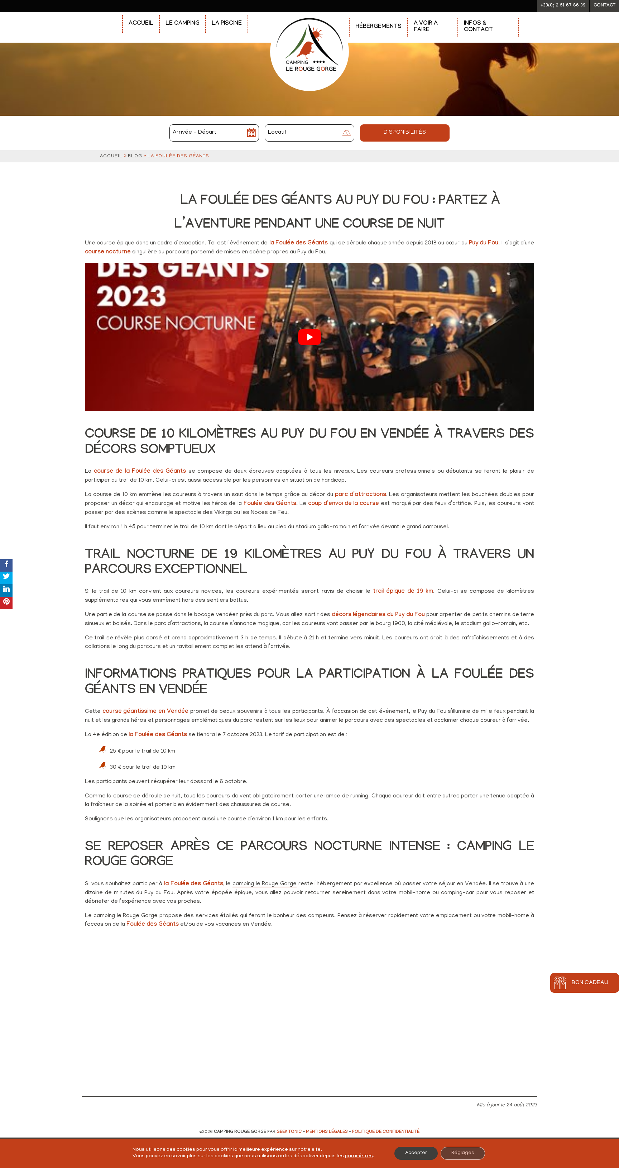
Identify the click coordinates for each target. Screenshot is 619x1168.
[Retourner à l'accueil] (309, 15)
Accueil (141, 23)
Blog (135, 156)
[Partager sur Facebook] (6, 565)
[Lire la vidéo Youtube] (309, 337)
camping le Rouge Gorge (264, 884)
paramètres (359, 1156)
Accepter (416, 1153)
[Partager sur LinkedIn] (6, 590)
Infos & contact (478, 27)
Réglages (462, 1153)
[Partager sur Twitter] (6, 578)
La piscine (227, 23)
